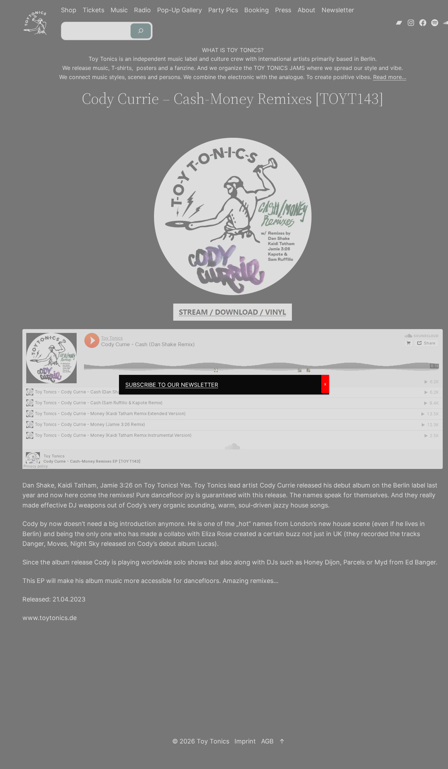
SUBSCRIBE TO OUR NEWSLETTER (171, 384)
